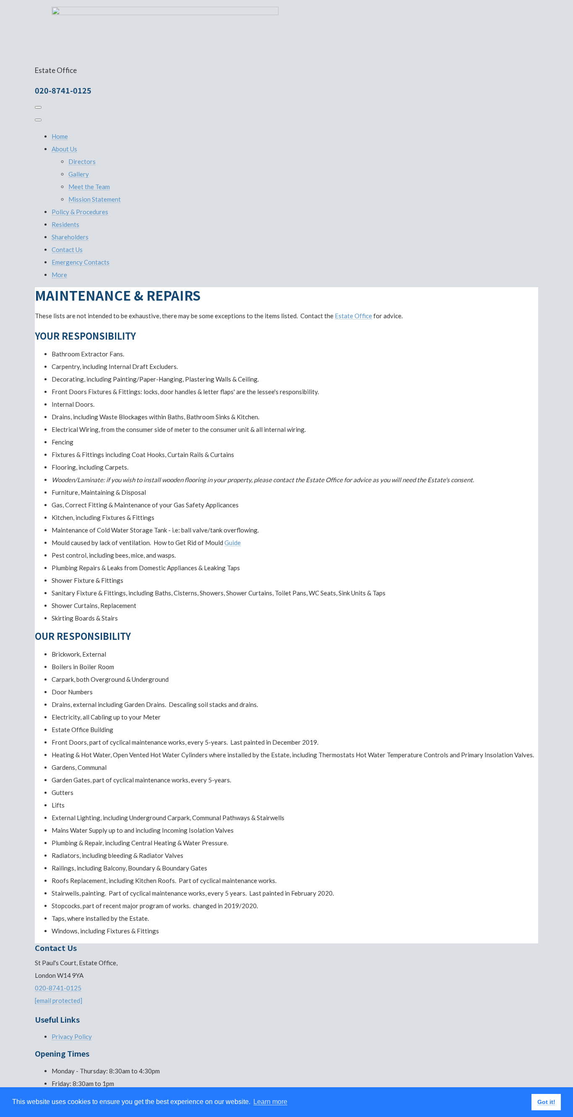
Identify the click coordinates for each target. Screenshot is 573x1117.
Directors (82, 161)
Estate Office (353, 316)
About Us (64, 149)
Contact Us (67, 249)
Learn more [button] (270, 1101)
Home (60, 136)
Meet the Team (89, 186)
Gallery (78, 174)
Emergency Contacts (80, 262)
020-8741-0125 (58, 988)
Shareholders (70, 237)
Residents (65, 224)
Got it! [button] (546, 1102)
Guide (232, 542)
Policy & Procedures (80, 212)
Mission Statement (94, 199)
